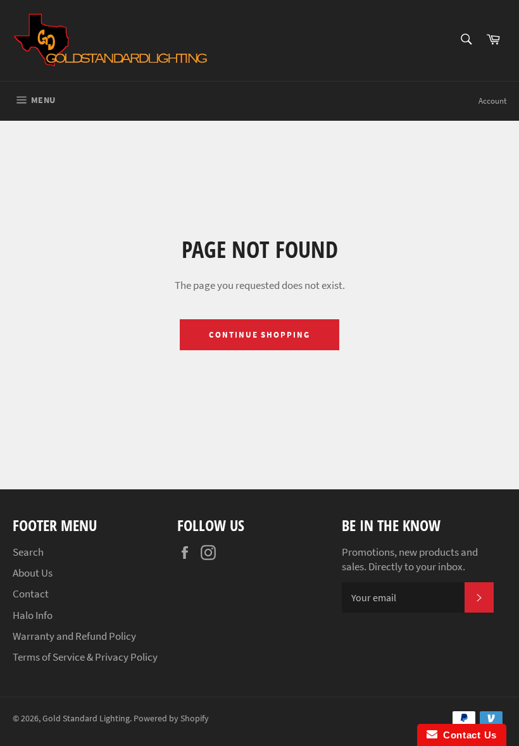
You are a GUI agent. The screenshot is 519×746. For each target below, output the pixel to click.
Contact (31, 594)
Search (28, 552)
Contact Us (467, 735)
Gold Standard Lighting (86, 718)
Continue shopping (259, 334)
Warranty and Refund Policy (74, 636)
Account (492, 100)
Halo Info (33, 615)
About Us (33, 573)
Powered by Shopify (171, 718)
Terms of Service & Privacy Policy (85, 657)
